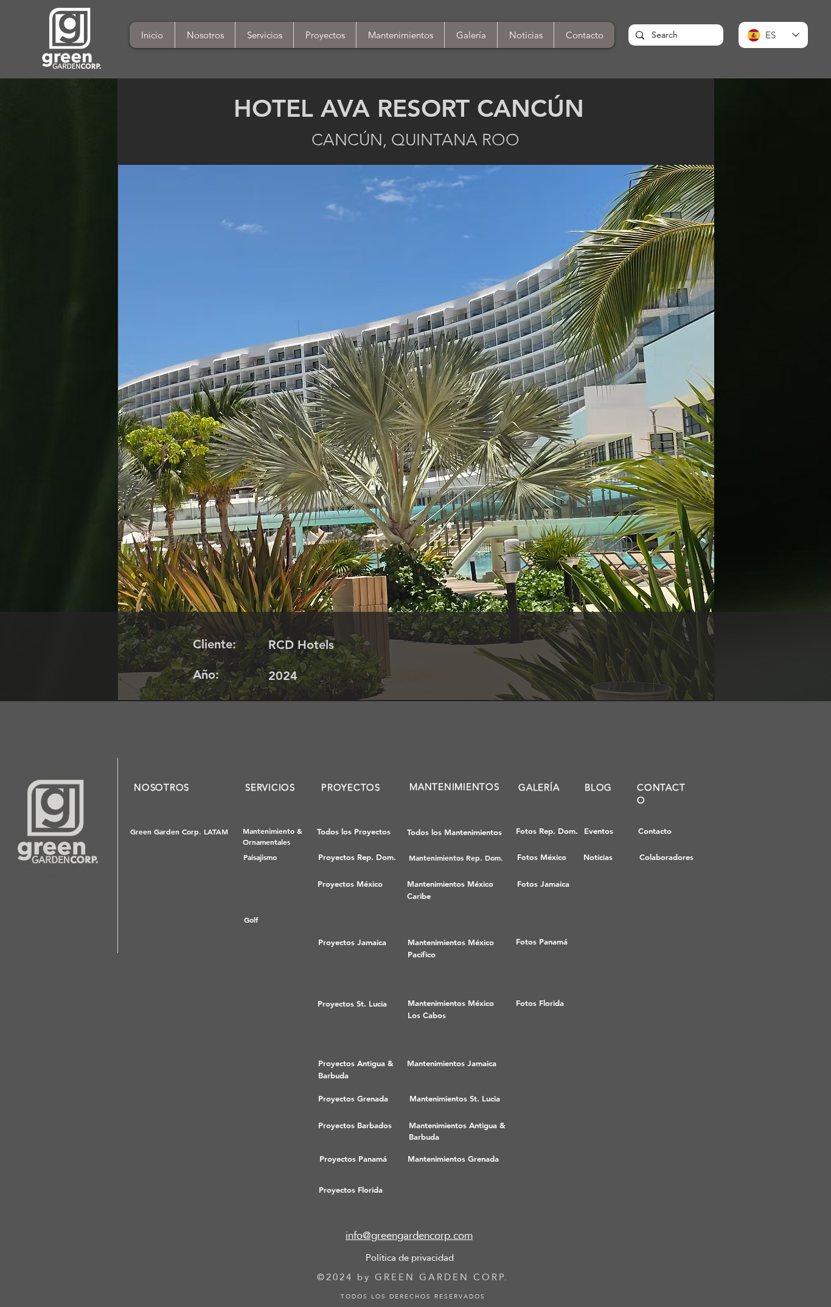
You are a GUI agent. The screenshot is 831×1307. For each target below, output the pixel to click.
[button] (584, 35)
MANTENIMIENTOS (454, 786)
